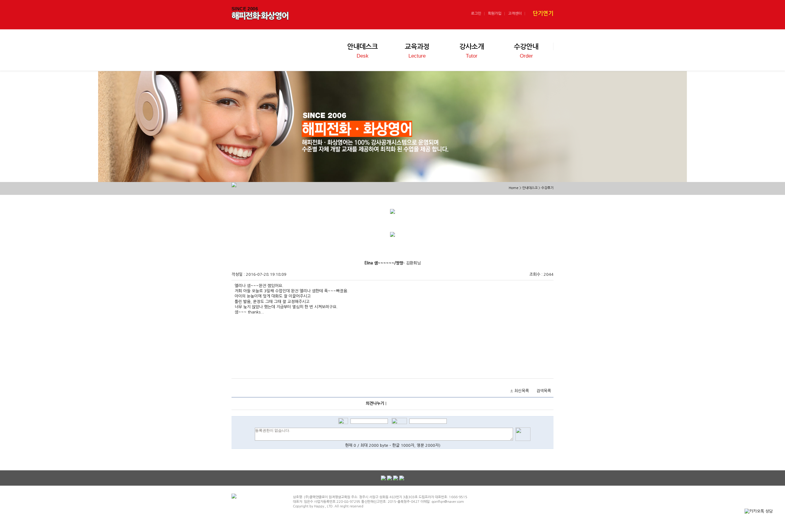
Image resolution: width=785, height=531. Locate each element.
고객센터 (515, 13)
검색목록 (543, 391)
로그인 (476, 13)
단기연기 (543, 13)
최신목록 (521, 391)
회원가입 (494, 13)
